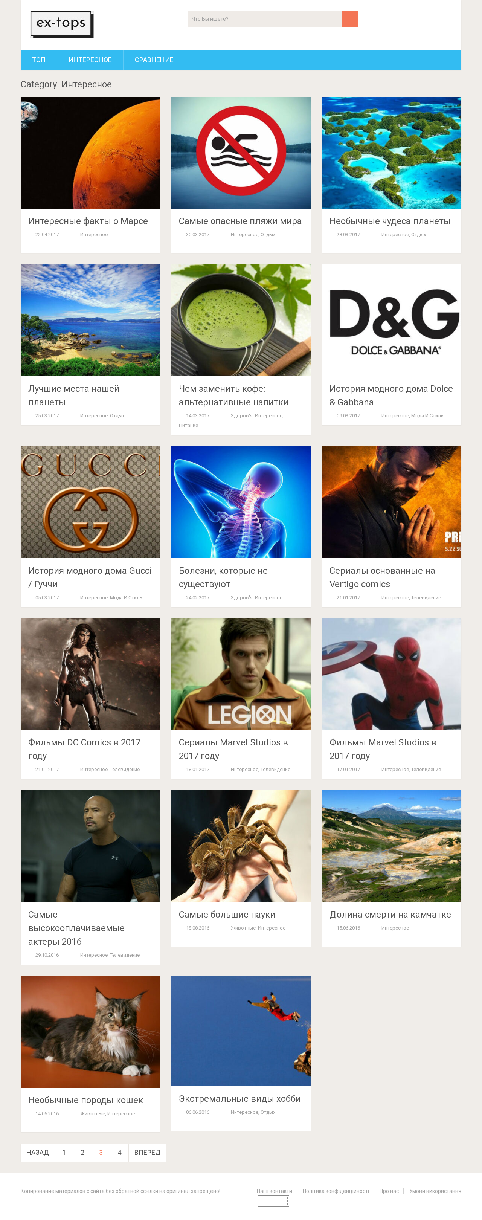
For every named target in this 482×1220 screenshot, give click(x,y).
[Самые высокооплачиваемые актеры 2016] (90, 846)
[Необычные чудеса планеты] (391, 153)
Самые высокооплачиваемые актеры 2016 (76, 928)
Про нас (389, 1191)
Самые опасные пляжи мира (240, 221)
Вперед (147, 1152)
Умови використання (435, 1191)
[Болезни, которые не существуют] (241, 502)
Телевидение (426, 597)
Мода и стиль (427, 415)
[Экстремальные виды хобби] (241, 1031)
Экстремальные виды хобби (240, 1098)
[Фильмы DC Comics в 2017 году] (90, 674)
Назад (37, 1152)
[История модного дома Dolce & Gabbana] (391, 320)
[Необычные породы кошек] (90, 1032)
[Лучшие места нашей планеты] (90, 320)
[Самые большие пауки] (241, 846)
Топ (39, 60)
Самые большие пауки (227, 914)
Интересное (90, 60)
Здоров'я (242, 415)
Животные (243, 928)
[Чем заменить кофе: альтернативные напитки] (241, 320)
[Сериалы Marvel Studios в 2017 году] (241, 674)
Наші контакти (274, 1191)
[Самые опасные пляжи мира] (241, 153)
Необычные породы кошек (85, 1100)
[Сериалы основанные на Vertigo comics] (391, 502)
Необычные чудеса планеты (390, 221)
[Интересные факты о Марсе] (90, 153)
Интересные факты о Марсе (88, 221)
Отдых (268, 234)
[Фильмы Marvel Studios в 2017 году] (391, 674)
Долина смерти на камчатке (390, 914)
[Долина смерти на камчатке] (391, 846)
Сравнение (154, 60)
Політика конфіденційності (336, 1191)
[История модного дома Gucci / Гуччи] (90, 502)
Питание (188, 425)
